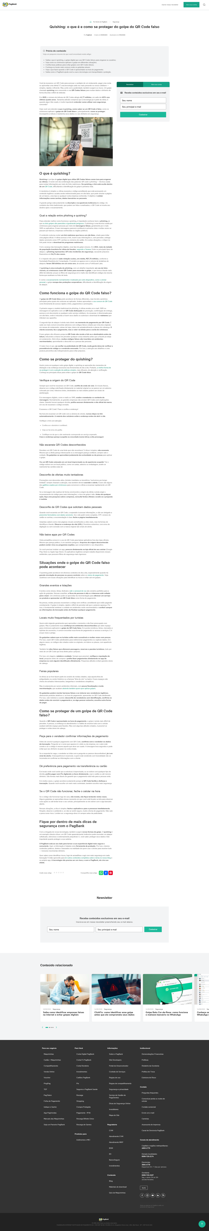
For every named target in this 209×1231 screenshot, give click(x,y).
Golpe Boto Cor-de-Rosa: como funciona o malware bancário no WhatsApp (167, 1013)
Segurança (116, 22)
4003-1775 (146, 1148)
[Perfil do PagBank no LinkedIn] (158, 1195)
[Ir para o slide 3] (51, 1027)
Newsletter (130, 84)
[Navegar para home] (90, 22)
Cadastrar (143, 114)
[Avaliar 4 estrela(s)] (61, 872)
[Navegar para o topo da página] (202, 1224)
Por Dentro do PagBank (100, 22)
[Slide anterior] (42, 1027)
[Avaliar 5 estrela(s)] (63, 872)
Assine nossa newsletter (170, 5)
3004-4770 (146, 1165)
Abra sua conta (191, 5)
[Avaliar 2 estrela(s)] (57, 872)
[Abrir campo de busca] (204, 5)
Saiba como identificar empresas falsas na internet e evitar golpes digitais (63, 1013)
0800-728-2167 (148, 1175)
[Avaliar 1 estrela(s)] (54, 872)
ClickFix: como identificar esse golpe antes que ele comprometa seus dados (114, 1013)
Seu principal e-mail (131, 106)
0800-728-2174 (148, 1156)
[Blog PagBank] (163, 1195)
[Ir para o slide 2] (49, 1027)
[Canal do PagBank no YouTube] (153, 1195)
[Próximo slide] (56, 1027)
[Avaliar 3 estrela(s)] (59, 872)
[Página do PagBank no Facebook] (142, 1195)
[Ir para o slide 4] (52, 1027)
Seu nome (127, 100)
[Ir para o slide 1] (47, 1027)
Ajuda (144, 1188)
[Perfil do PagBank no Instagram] (147, 1195)
